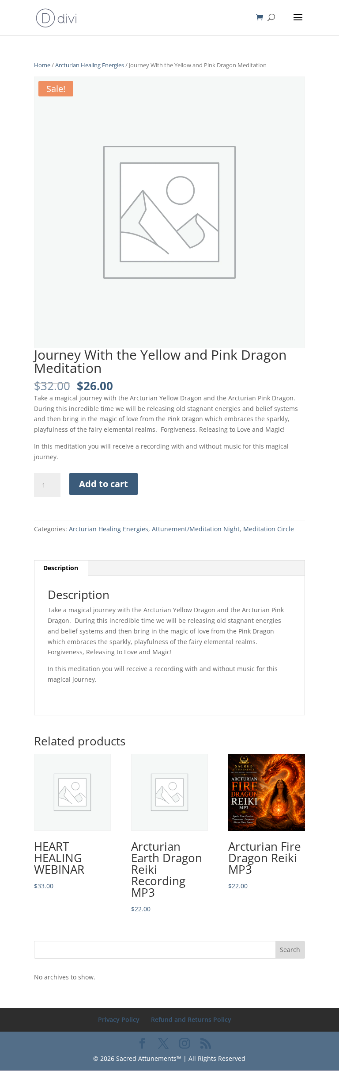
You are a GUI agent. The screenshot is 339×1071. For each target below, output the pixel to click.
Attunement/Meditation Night (196, 529)
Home (42, 65)
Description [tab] (60, 568)
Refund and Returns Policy (191, 1019)
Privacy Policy (118, 1019)
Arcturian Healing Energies (89, 65)
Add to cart (103, 484)
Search (290, 949)
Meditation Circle (268, 529)
